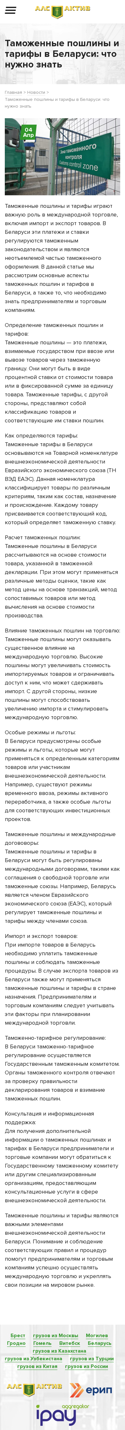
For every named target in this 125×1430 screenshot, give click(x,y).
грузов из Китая (37, 1366)
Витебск (69, 1343)
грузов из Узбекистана (33, 1358)
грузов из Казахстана (59, 1351)
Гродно (16, 1343)
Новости (36, 92)
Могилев (97, 1335)
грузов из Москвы (55, 1335)
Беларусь (100, 1343)
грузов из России (86, 1366)
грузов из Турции (92, 1358)
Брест (18, 1335)
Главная (13, 92)
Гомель (42, 1343)
